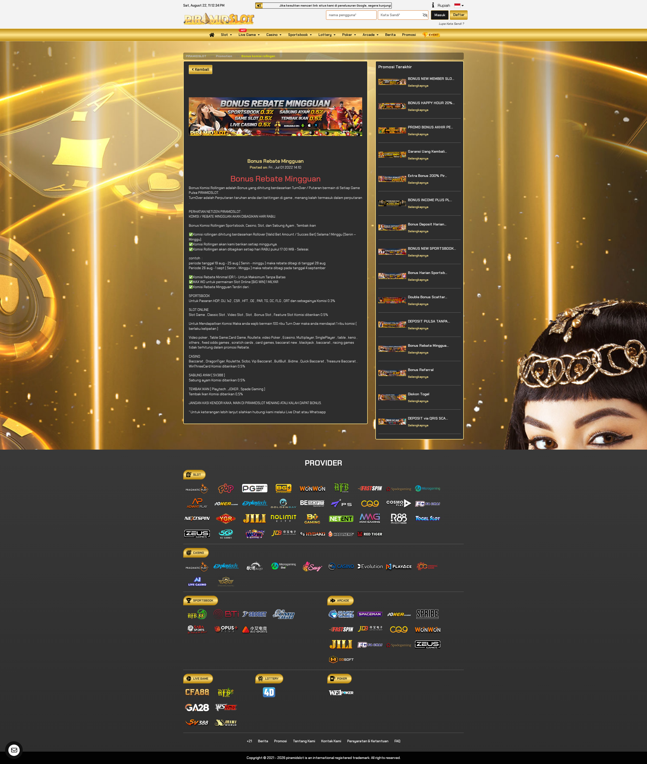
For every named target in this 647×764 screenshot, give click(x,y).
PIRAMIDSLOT (196, 56)
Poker (347, 34)
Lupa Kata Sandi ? (451, 24)
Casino (272, 34)
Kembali (201, 69)
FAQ (397, 741)
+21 (249, 741)
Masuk (439, 15)
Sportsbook (298, 34)
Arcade (369, 34)
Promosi (409, 34)
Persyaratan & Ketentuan (367, 741)
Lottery (325, 34)
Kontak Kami (331, 741)
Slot (224, 34)
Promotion (224, 56)
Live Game (247, 34)
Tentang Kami (304, 741)
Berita (390, 34)
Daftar (459, 14)
